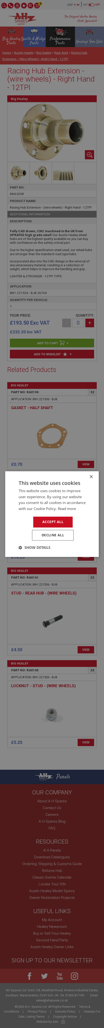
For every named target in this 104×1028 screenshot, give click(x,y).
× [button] (91, 477)
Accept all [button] (52, 521)
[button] (34, 547)
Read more (67, 508)
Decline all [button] (53, 535)
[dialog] (52, 514)
